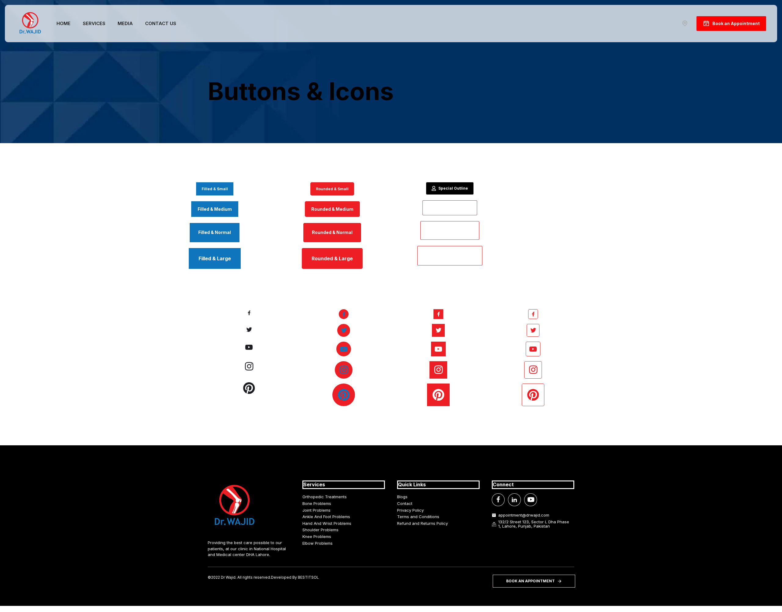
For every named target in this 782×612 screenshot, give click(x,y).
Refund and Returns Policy (422, 523)
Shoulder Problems (320, 529)
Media (125, 23)
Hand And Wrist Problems (326, 523)
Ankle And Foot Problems (326, 516)
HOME (64, 23)
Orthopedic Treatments (324, 496)
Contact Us (160, 23)
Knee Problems (316, 536)
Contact (404, 503)
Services (94, 23)
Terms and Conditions (418, 516)
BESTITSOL (308, 577)
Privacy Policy (410, 510)
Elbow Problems (317, 543)
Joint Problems (316, 510)
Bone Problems (316, 503)
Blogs (402, 496)
